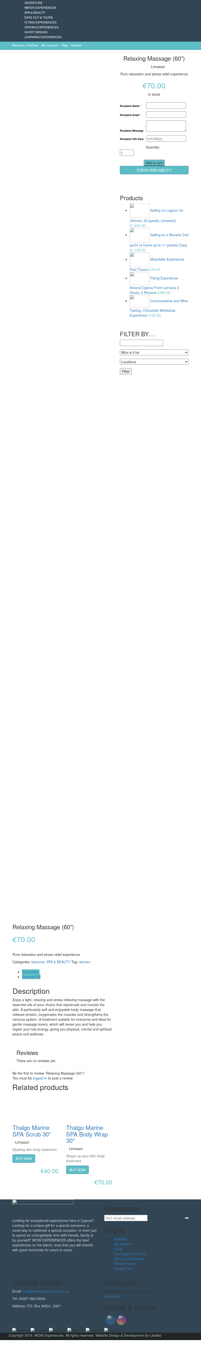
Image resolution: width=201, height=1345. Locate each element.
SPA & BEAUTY (35, 12)
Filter (126, 371)
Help (65, 45)
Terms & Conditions (129, 1258)
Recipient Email (130, 115)
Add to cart (154, 162)
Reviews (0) (31, 976)
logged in (40, 1078)
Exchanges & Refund (130, 1253)
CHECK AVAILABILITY (154, 170)
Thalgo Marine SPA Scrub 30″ (32, 1130)
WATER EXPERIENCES (40, 7)
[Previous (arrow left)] (8, 672)
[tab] (67, 971)
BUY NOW (24, 1158)
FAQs (118, 1248)
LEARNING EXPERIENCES (43, 37)
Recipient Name (130, 106)
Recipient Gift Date (132, 139)
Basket (76, 45)
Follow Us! (112, 1296)
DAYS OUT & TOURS (39, 17)
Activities (120, 1239)
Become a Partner (25, 45)
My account (49, 45)
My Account (123, 1243)
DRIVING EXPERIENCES (42, 27)
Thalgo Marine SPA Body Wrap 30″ (87, 1134)
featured (37, 961)
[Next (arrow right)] (192, 672)
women (84, 961)
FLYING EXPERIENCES (41, 22)
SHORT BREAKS (36, 32)
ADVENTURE (34, 2)
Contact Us (122, 1268)
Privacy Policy (124, 1263)
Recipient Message (131, 130)
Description (30, 971)
